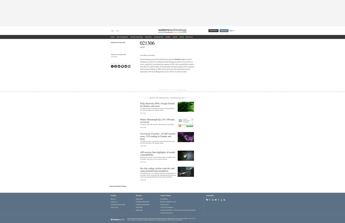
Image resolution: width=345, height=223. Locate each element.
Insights (168, 37)
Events (181, 37)
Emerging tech (158, 37)
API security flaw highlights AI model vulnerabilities (157, 153)
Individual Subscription (143, 202)
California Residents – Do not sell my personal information (177, 210)
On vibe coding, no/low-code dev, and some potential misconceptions (157, 169)
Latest (113, 37)
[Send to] (125, 66)
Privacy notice (164, 204)
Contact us (114, 202)
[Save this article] (122, 66)
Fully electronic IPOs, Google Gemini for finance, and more (157, 104)
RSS (224, 200)
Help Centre (114, 207)
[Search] (117, 30)
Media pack (139, 210)
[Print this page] (129, 66)
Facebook (219, 200)
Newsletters (213, 31)
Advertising (139, 207)
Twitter (210, 200)
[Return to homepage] (172, 33)
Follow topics (207, 200)
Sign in (231, 31)
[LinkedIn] (119, 66)
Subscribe (224, 31)
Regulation (148, 37)
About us (113, 199)
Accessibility (164, 199)
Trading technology (136, 37)
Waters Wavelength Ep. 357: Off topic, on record (157, 120)
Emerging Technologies (118, 42)
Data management (122, 37)
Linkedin (213, 200)
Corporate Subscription (143, 204)
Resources (189, 37)
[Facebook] (115, 66)
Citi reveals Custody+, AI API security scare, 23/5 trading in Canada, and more (158, 136)
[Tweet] (112, 66)
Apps (221, 200)
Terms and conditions (166, 207)
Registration (139, 199)
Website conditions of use (168, 202)
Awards (175, 37)
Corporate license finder (118, 204)
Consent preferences (166, 213)
